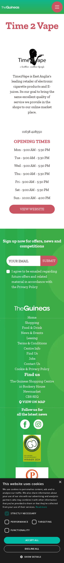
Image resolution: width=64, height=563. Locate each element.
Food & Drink (32, 328)
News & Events (32, 333)
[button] (32, 557)
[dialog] (32, 520)
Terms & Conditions (32, 343)
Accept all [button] (32, 540)
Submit (48, 261)
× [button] (60, 482)
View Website (32, 209)
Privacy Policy (27, 287)
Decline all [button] (32, 548)
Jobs (32, 358)
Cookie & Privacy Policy (32, 369)
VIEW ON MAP (33, 402)
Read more (41, 506)
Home (32, 317)
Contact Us (32, 364)
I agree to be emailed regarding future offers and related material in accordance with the (34, 279)
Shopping (32, 322)
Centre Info (32, 348)
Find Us (32, 353)
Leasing (32, 338)
